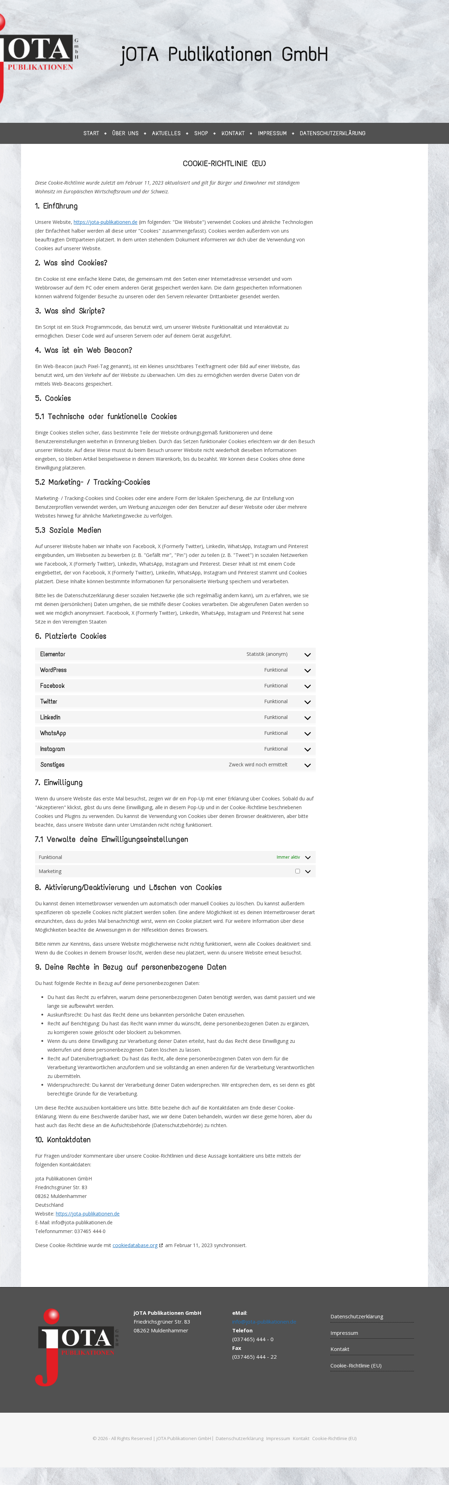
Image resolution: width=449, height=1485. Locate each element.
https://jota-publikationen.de (106, 222)
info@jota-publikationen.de (264, 1321)
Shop (201, 133)
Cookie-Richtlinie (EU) (356, 1365)
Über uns (126, 133)
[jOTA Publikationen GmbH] (224, 61)
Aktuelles (166, 133)
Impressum (272, 133)
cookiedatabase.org (135, 1245)
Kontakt (233, 133)
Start (91, 133)
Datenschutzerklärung (333, 133)
